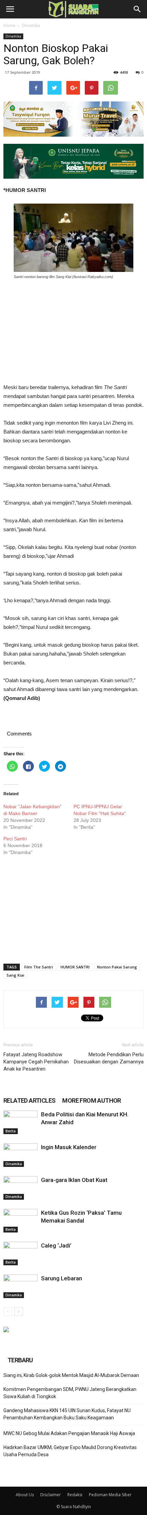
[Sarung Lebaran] (20, 1286)
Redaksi (74, 1495)
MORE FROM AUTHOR (91, 1100)
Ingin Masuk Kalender (68, 1147)
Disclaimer (50, 1495)
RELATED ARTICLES (29, 1100)
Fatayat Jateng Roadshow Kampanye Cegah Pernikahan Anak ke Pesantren (36, 1061)
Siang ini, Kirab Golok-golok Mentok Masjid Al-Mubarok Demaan (71, 1375)
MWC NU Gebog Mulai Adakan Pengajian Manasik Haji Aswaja (69, 1433)
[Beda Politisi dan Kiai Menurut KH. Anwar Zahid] (20, 1122)
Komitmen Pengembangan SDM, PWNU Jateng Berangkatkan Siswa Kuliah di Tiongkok (69, 1393)
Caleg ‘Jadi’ (56, 1245)
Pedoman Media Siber (110, 1495)
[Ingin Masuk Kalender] (20, 1155)
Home (9, 25)
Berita (10, 1131)
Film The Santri (38, 966)
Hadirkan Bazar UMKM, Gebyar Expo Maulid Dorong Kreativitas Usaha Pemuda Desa (70, 1451)
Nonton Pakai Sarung (117, 966)
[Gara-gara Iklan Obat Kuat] (20, 1188)
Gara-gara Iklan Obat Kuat (74, 1179)
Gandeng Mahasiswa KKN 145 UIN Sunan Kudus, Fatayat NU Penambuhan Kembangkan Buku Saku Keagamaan (67, 1414)
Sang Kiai (15, 975)
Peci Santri (15, 838)
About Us (25, 1495)
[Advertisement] (73, 331)
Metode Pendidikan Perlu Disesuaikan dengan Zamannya (109, 1058)
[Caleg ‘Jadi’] (20, 1253)
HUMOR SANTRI (75, 966)
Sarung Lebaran (61, 1278)
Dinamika (31, 25)
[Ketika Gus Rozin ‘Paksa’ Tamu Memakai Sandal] (20, 1220)
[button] (137, 9)
